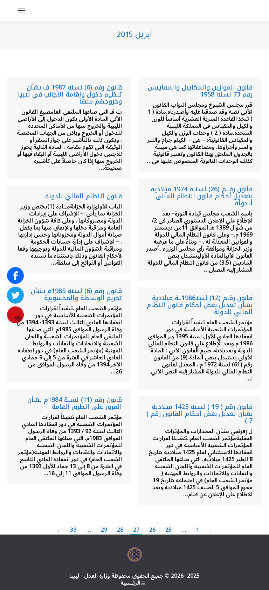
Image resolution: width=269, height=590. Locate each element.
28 (120, 530)
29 (104, 530)
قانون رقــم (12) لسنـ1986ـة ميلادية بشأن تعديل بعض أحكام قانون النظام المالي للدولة (200, 305)
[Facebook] (15, 275)
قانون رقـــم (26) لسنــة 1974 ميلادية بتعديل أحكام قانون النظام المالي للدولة (202, 196)
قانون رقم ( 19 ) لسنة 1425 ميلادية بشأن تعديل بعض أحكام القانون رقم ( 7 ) (199, 414)
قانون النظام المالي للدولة (83, 196)
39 (73, 530)
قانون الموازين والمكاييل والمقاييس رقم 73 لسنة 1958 (200, 90)
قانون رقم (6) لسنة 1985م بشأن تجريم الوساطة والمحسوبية (76, 294)
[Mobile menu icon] (21, 10)
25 (168, 530)
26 (152, 530)
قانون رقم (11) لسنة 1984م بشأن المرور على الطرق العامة (74, 403)
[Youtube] (15, 314)
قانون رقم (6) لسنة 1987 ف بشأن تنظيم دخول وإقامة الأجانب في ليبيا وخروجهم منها (70, 94)
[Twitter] (15, 295)
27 (136, 530)
